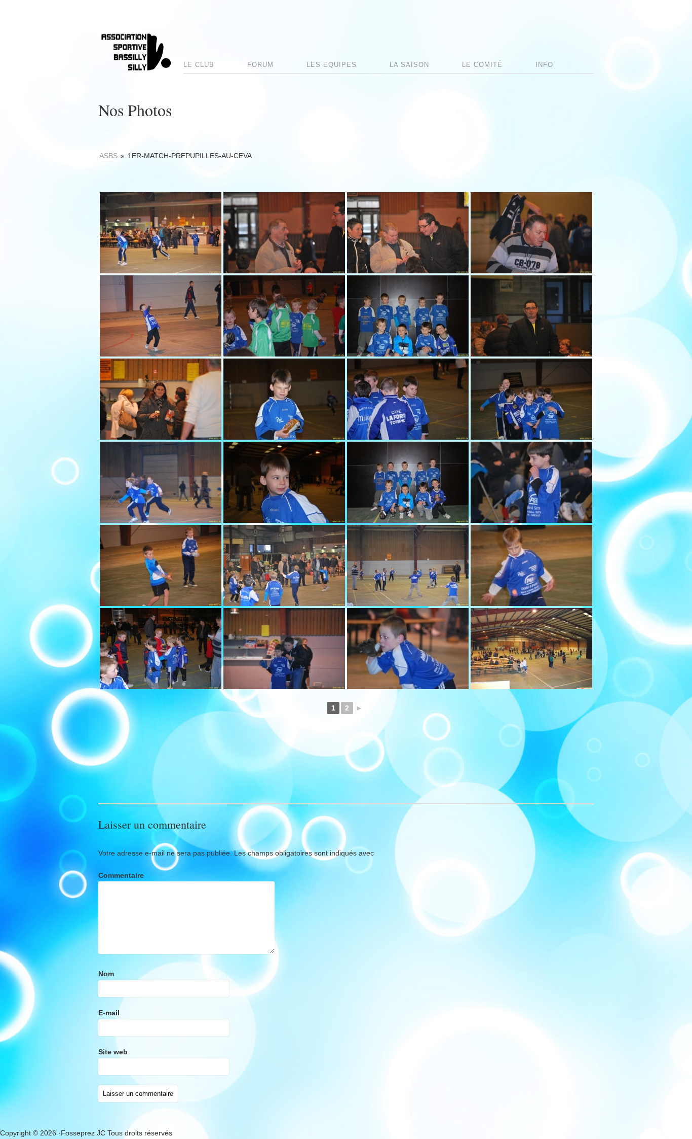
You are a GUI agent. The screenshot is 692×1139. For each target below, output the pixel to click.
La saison (409, 64)
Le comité (482, 64)
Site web (113, 1052)
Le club (198, 64)
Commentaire (121, 875)
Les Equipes (331, 64)
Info (544, 64)
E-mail (109, 1013)
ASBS (108, 156)
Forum (260, 64)
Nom (106, 974)
